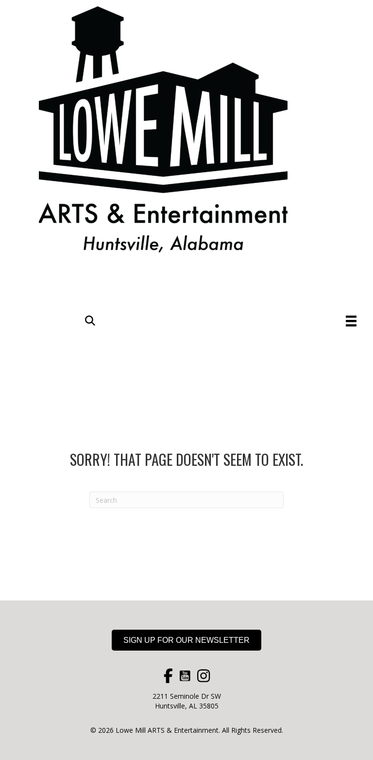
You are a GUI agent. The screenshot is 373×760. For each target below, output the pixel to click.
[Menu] (351, 321)
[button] (90, 321)
